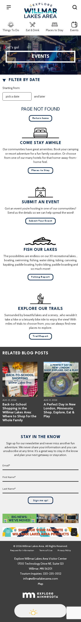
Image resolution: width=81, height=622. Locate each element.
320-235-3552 (52, 573)
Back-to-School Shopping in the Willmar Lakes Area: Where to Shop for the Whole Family (19, 412)
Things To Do (10, 30)
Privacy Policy (64, 550)
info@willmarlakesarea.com (40, 578)
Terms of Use (46, 550)
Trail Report (40, 336)
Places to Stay (54, 30)
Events (74, 30)
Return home (40, 118)
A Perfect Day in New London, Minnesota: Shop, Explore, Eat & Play (60, 410)
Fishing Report (40, 277)
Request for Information (22, 550)
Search (74, 7)
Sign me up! (40, 500)
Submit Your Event (40, 221)
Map (40, 584)
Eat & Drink (32, 30)
